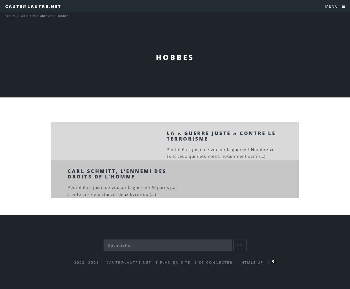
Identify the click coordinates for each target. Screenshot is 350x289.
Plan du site (175, 262)
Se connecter (216, 262)
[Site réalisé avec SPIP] (274, 262)
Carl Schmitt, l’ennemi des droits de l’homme (117, 174)
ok (240, 245)
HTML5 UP (252, 262)
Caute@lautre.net (33, 6)
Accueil (10, 16)
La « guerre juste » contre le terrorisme (221, 136)
